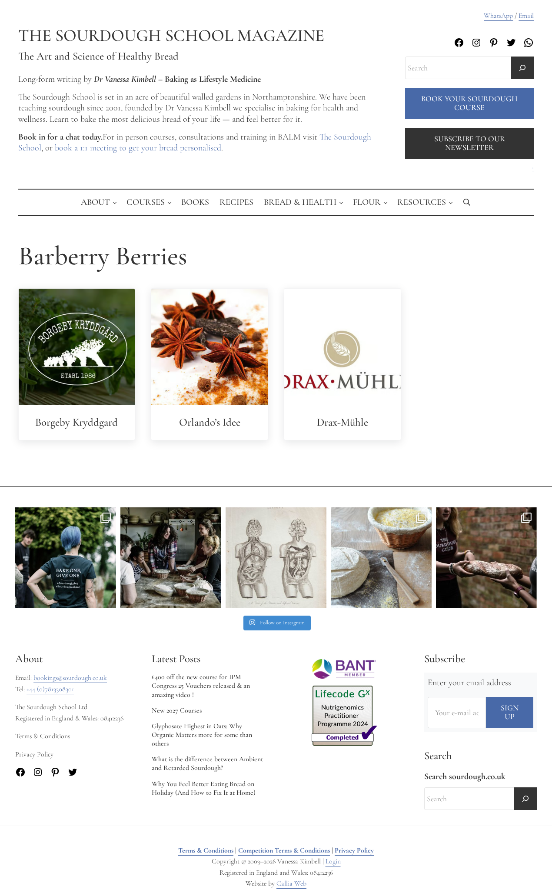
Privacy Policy (354, 850)
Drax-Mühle (342, 422)
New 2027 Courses (177, 710)
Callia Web (291, 883)
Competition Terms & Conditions (284, 850)
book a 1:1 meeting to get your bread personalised (138, 148)
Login (333, 861)
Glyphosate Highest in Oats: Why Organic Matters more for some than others (202, 735)
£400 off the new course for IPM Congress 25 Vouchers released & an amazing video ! (201, 686)
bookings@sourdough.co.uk (70, 677)
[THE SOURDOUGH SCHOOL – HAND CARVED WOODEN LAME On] (381, 557)
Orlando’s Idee (209, 422)
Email (526, 15)
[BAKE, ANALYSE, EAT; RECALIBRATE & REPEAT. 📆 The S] (170, 557)
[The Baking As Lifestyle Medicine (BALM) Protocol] (486, 557)
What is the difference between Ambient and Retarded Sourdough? (207, 763)
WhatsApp (498, 15)
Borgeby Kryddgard (76, 422)
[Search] (522, 68)
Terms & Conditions (205, 850)
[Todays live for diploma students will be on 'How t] (65, 557)
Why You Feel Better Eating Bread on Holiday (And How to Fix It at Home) (204, 788)
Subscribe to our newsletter (469, 143)
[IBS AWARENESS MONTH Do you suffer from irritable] (276, 557)
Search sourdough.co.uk (464, 776)
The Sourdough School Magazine (171, 35)
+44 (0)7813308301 (50, 689)
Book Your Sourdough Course (469, 103)
